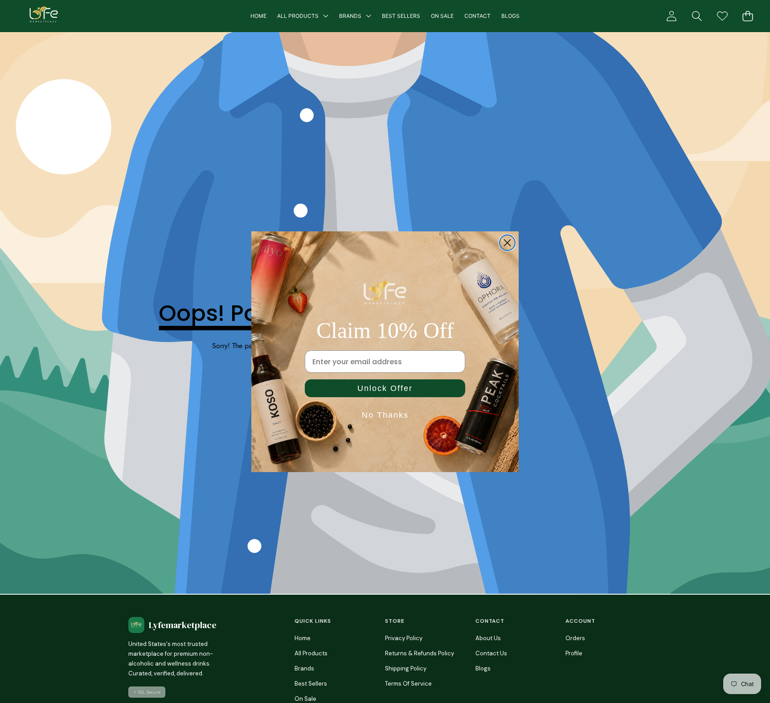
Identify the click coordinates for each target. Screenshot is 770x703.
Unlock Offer (385, 388)
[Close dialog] (507, 243)
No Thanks (385, 415)
